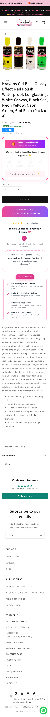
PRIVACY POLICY (13, 605)
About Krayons (12, 556)
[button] (5, 23)
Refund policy (40, 707)
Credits (9, 569)
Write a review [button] (25, 496)
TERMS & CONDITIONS (15, 599)
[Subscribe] (41, 535)
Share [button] (7, 464)
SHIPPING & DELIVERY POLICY (19, 586)
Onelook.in (14, 707)
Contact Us (10, 563)
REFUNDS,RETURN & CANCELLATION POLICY (25, 593)
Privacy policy (19, 711)
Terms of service (33, 711)
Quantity (5, 184)
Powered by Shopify (26, 707)
